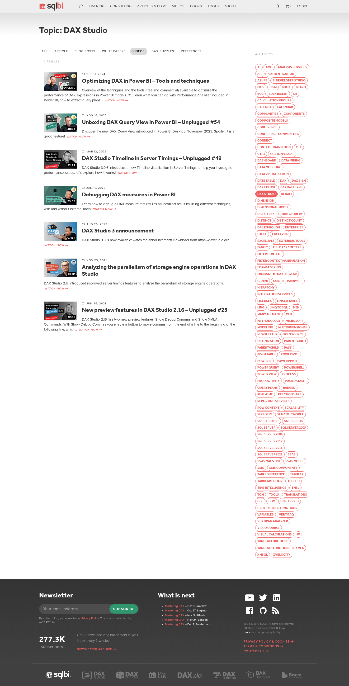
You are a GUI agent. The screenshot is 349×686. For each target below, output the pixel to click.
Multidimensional (292, 327)
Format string (269, 267)
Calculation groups (274, 100)
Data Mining (290, 160)
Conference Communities (278, 134)
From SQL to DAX (270, 274)
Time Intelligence (271, 487)
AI (258, 67)
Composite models (272, 120)
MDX (289, 314)
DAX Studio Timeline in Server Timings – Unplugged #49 (152, 158)
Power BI (264, 361)
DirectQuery (292, 214)
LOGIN (302, 6)
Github (263, 610)
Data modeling (269, 167)
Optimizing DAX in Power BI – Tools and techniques (145, 80)
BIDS (260, 87)
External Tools (292, 240)
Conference (267, 127)
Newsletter (267, 334)
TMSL (295, 487)
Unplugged (289, 501)
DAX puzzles (162, 51)
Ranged (289, 387)
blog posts (85, 51)
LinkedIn (277, 597)
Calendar (285, 107)
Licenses (264, 301)
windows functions (273, 548)
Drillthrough (268, 227)
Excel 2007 (280, 234)
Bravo (301, 87)
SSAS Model (294, 461)
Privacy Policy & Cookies (267, 641)
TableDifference (271, 474)
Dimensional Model (273, 207)
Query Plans (267, 387)
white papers (114, 51)
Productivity (268, 381)
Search (278, 6)
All (45, 51)
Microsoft (294, 320)
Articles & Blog (151, 6)
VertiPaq (286, 514)
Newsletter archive (94, 649)
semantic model (290, 414)
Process (289, 374)
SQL (260, 421)
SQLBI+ (274, 421)
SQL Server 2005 (293, 427)
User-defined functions (277, 508)
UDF (260, 501)
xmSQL (262, 554)
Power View (267, 374)
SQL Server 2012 (270, 441)
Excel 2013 (265, 240)
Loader (248, 632)
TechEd (294, 481)
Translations (295, 494)
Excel (262, 234)
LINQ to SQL (279, 307)
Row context (268, 407)
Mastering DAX (174, 606)
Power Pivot (287, 361)
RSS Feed (277, 610)
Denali (286, 194)
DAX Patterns (291, 187)
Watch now (114, 100)
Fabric (262, 247)
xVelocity (281, 554)
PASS (288, 347)
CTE (299, 147)
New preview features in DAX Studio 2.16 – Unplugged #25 (154, 310)
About (230, 6)
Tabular (297, 474)
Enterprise (294, 227)
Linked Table (287, 301)
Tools (213, 6)
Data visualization (273, 174)
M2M (296, 307)
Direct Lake (267, 214)
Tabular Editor (269, 481)
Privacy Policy (90, 618)
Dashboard (266, 160)
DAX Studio (266, 194)
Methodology (268, 320)
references (191, 51)
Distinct (264, 220)
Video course (268, 528)
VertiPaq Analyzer (272, 521)
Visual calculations (274, 534)
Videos (178, 6)
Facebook (250, 610)
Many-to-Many (269, 314)
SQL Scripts (293, 421)
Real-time (265, 394)
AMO (269, 67)
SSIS (260, 467)
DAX (283, 180)
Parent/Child (268, 347)
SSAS (292, 454)
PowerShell (294, 367)
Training (96, 6)
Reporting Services (273, 401)
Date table (266, 180)
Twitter (263, 597)
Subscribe (124, 609)
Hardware (294, 281)
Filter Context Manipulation (281, 260)
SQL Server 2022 (270, 454)
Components (294, 113)
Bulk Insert (278, 93)
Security (264, 414)
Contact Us (254, 651)
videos (138, 51)
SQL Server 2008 (270, 434)
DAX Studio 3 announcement (118, 230)
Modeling (265, 327)
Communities (267, 113)
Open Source (293, 334)
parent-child (295, 341)
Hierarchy (265, 287)
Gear (293, 274)
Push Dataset (296, 381)
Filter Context (269, 254)
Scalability (294, 407)
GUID (276, 281)
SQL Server (266, 427)
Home (81, 6)
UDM (272, 501)
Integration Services (275, 294)
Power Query (268, 367)
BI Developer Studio (289, 80)
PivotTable (266, 354)
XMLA (300, 548)
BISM (273, 87)
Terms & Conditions (261, 646)
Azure (262, 80)
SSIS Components (283, 467)
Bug (260, 93)
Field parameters (287, 247)
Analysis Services (292, 67)
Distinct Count (289, 220)
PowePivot (290, 354)
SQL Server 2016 (270, 447)
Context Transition (274, 147)
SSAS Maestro (268, 461)
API (259, 74)
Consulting (121, 6)
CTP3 (261, 154)
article (61, 51)
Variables (265, 514)
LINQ (260, 307)
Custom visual (282, 154)
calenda (264, 107)
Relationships (290, 394)
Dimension (265, 200)
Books (196, 6)
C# (295, 93)
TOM (260, 494)
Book (286, 87)
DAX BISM (299, 180)
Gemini (262, 281)
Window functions (272, 541)
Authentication (281, 74)
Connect (264, 140)
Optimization (268, 341)
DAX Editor (266, 187)
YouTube (250, 597)
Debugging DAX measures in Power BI (129, 194)
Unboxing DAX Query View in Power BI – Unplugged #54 (151, 122)
